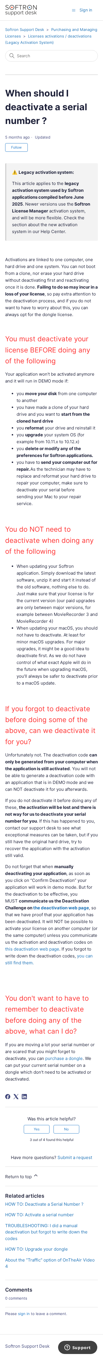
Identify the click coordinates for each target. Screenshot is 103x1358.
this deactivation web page (32, 949)
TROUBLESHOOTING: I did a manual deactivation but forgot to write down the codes (46, 1232)
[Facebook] (7, 1096)
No (66, 1129)
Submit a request (75, 1157)
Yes (36, 1129)
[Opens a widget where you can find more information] (77, 1348)
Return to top (19, 1176)
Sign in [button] (86, 9)
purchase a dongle (64, 1058)
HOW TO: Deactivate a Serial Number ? (44, 1204)
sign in (24, 1313)
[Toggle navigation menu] (74, 9)
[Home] (21, 10)
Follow (16, 147)
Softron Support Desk (24, 29)
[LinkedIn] (24, 1096)
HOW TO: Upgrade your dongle (36, 1249)
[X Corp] (16, 1096)
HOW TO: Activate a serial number (39, 1214)
